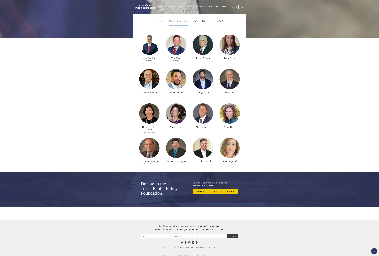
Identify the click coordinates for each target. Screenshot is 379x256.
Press (223, 7)
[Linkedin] (197, 242)
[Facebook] (185, 242)
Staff (195, 21)
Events (182, 7)
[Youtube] (189, 243)
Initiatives (213, 7)
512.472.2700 (167, 247)
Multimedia (171, 7)
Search (242, 7)
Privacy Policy (211, 247)
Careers (206, 21)
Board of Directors (178, 21)
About (161, 7)
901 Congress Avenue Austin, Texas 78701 (189, 247)
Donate (234, 7)
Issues (191, 7)
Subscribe (232, 236)
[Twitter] (182, 242)
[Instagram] (193, 242)
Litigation (201, 7)
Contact (219, 21)
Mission (160, 21)
